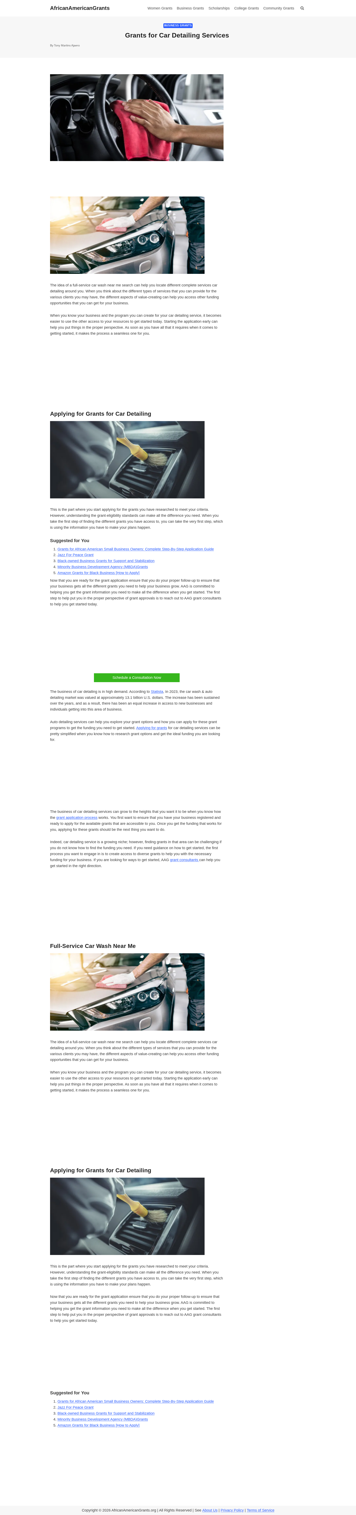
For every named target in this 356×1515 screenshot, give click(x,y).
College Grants (246, 8)
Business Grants (190, 8)
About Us (210, 1510)
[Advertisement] (137, 372)
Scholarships (219, 8)
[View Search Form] (302, 8)
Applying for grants (151, 728)
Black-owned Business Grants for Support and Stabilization (106, 561)
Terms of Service (260, 1510)
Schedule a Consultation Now (136, 678)
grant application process (76, 818)
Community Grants (278, 8)
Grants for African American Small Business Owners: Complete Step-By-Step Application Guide (135, 549)
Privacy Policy (232, 1510)
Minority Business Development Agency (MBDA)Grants (102, 567)
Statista (157, 692)
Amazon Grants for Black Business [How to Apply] (98, 573)
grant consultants (184, 860)
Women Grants (160, 8)
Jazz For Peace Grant (75, 555)
